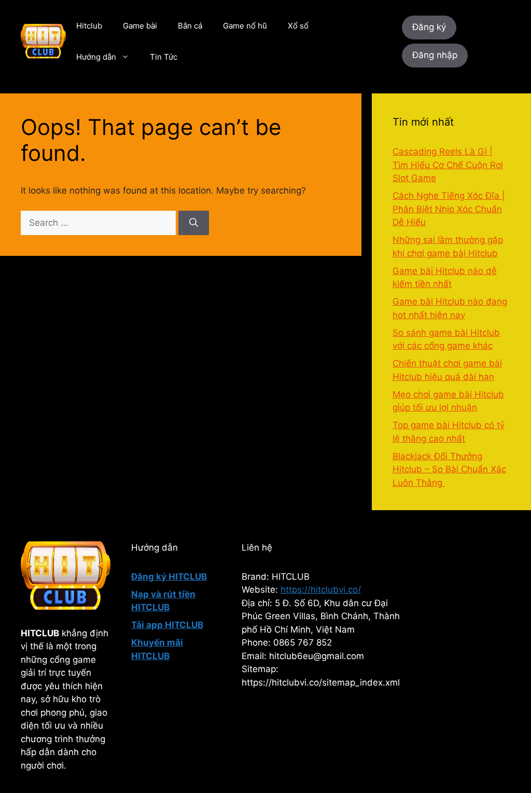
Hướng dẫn (96, 57)
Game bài (140, 26)
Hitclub (89, 26)
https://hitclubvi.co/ (321, 589)
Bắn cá (190, 26)
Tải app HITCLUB (167, 625)
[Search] (193, 223)
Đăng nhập (434, 55)
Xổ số (298, 26)
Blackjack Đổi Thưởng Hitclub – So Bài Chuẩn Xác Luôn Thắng (449, 469)
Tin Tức (163, 57)
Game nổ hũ (245, 26)
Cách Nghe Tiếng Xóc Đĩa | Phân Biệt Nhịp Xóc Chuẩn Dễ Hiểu (449, 208)
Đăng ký (429, 27)
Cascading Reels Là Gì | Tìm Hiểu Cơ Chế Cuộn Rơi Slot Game (448, 164)
